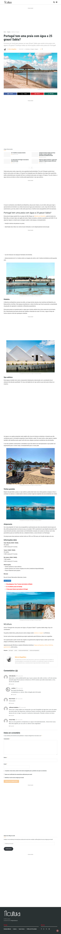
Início (5, 31)
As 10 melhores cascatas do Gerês (18, 152)
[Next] (32, 168)
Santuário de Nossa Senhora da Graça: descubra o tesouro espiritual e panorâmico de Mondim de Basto (47, 154)
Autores (15, 929)
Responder (12, 684)
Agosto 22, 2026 (15, 154)
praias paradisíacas (23, 650)
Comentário (7, 739)
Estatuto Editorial (7, 929)
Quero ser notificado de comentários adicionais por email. (18, 774)
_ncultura (13, 688)
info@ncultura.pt (14, 920)
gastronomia (7, 647)
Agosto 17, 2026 (15, 162)
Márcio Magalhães (12, 49)
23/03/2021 (21, 49)
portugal (11, 650)
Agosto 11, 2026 (43, 162)
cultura (46, 645)
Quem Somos (22, 929)
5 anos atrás (20, 675)
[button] (30, 70)
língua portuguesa (39, 645)
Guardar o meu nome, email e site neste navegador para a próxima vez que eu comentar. (26, 770)
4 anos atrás (19, 719)
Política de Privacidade (32, 929)
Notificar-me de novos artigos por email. (14, 777)
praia (16, 650)
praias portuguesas (34, 650)
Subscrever (8, 848)
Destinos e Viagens (15, 31)
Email (5, 764)
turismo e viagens (38, 633)
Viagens (8, 31)
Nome (6, 757)
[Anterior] (29, 168)
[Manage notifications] (57, 931)
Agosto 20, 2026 (43, 157)
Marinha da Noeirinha (40, 216)
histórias (50, 645)
